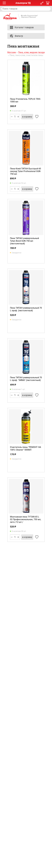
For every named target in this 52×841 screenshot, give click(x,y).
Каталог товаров (24, 27)
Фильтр (19, 35)
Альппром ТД (23, 2)
